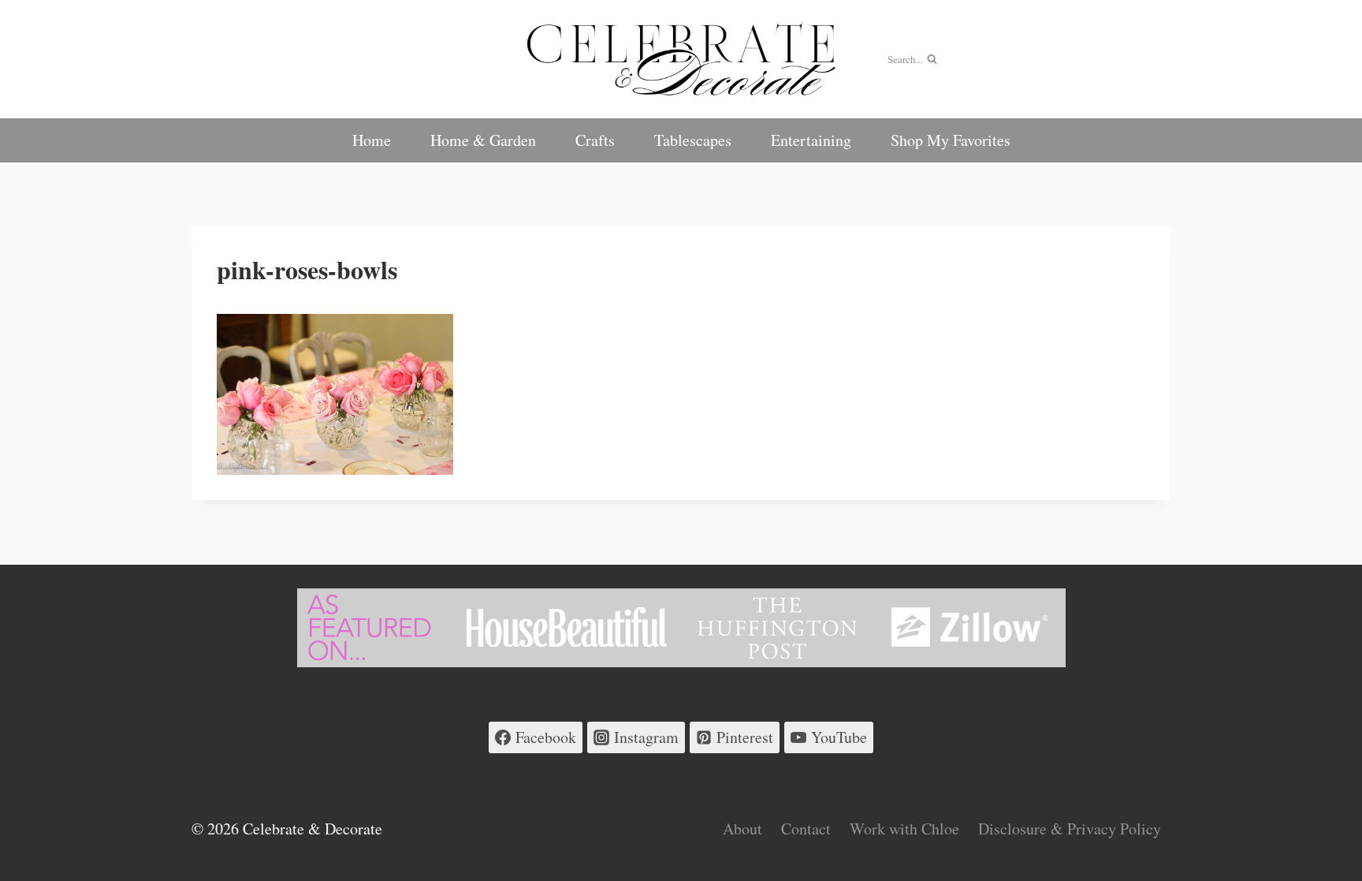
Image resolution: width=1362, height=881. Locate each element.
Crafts (595, 140)
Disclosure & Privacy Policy (1069, 828)
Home (371, 140)
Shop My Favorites (950, 140)
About (742, 828)
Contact (806, 828)
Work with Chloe (904, 828)
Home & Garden (483, 140)
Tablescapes (692, 140)
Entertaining (811, 140)
